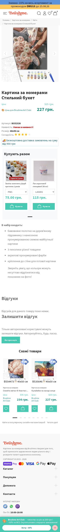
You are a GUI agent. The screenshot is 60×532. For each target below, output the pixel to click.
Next (55, 54)
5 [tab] (33, 417)
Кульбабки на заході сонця (43, 389)
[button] (28, 109)
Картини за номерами (21, 20)
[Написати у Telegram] (5, 506)
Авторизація (11, 340)
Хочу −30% (27, 527)
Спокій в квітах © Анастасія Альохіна (15, 389)
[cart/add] (22, 408)
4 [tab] (29, 417)
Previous (5, 54)
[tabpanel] (16, 185)
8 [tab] (46, 417)
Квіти (35, 20)
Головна (6, 20)
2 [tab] (21, 417)
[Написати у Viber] (17, 506)
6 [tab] (38, 417)
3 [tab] (25, 417)
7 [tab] (42, 417)
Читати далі (52, 422)
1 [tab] (30, 216)
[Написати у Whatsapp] (11, 506)
